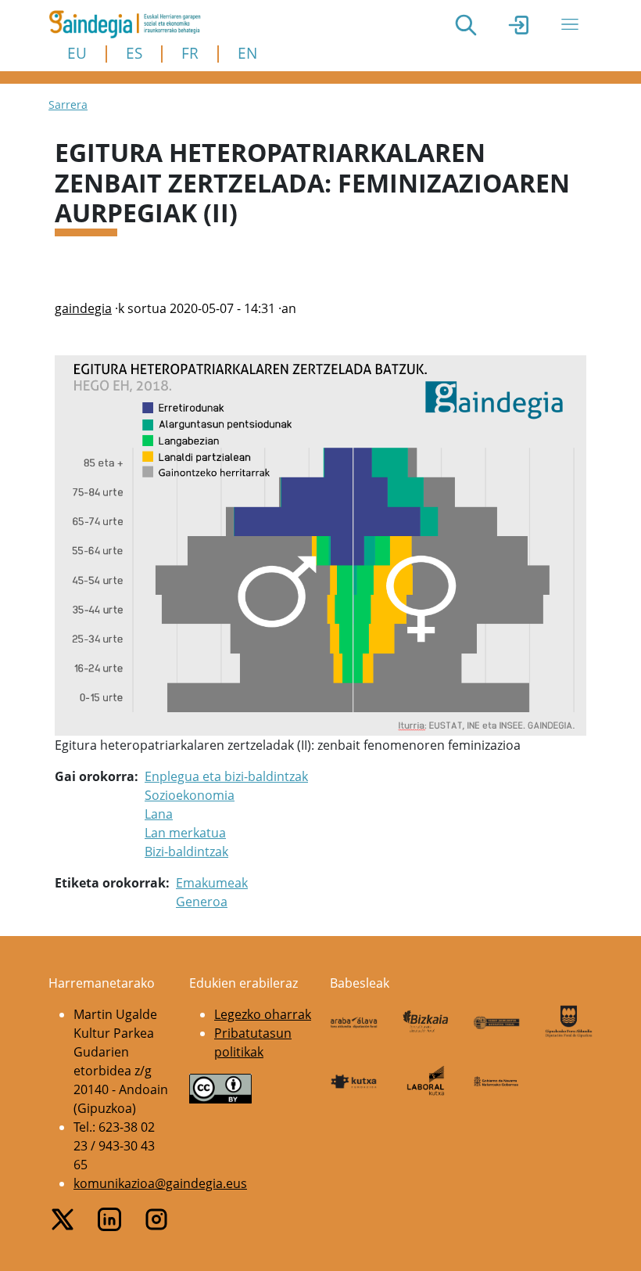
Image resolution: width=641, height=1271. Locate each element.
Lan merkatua (185, 832)
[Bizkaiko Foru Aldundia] (426, 1022)
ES (134, 52)
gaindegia (83, 308)
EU (77, 52)
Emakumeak (212, 882)
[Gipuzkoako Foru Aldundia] (569, 1021)
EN (247, 52)
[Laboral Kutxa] (426, 1080)
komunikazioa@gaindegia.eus (160, 1183)
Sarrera (68, 104)
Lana (159, 814)
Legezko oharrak (262, 1014)
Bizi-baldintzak (186, 851)
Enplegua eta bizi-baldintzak (226, 776)
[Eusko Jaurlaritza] (497, 1021)
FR (190, 52)
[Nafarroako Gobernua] (497, 1080)
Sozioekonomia (190, 795)
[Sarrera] (130, 24)
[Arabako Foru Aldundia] (354, 1021)
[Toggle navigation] (570, 24)
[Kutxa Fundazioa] (354, 1080)
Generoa (201, 901)
